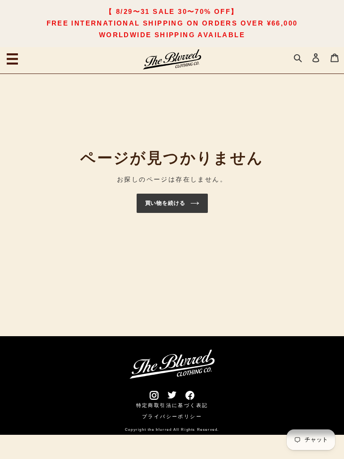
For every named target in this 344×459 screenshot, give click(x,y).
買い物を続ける (165, 203)
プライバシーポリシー (172, 416)
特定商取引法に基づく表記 (172, 405)
